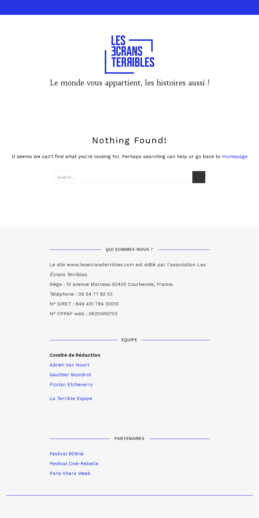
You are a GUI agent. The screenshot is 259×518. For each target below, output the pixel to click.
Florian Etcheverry (71, 384)
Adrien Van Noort (69, 365)
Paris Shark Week (70, 473)
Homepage (235, 156)
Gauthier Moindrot (70, 375)
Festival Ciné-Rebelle (74, 463)
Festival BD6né (67, 454)
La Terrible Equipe (71, 398)
